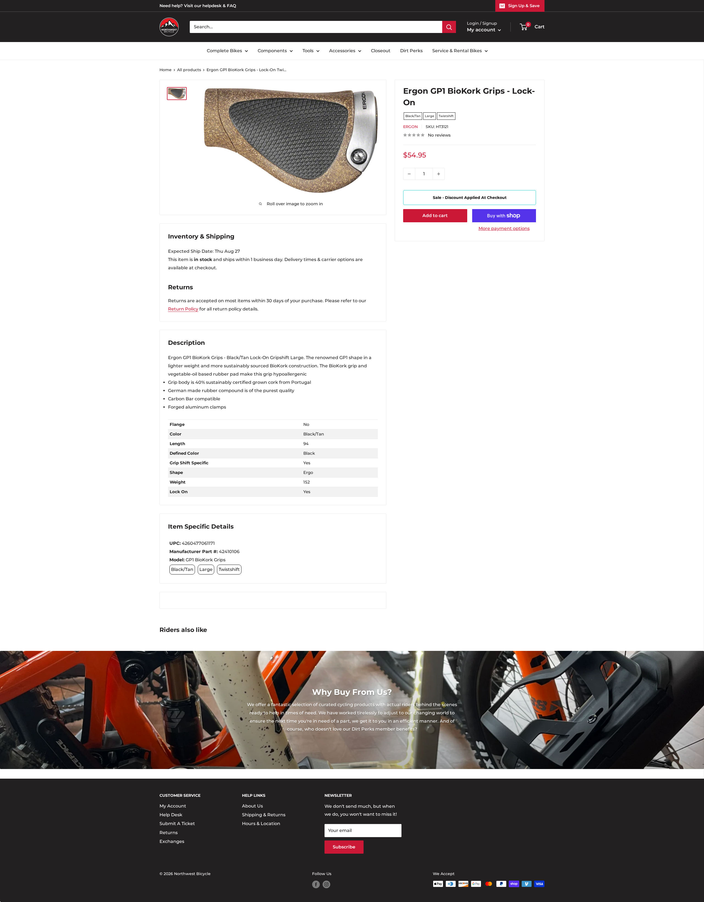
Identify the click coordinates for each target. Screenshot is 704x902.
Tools (308, 50)
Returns (169, 832)
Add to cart (435, 215)
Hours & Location (261, 823)
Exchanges (172, 841)
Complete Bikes (224, 50)
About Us (252, 806)
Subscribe (344, 847)
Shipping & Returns (263, 814)
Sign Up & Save (524, 5)
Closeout (381, 50)
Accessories (342, 50)
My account (482, 29)
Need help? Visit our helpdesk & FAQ (198, 5)
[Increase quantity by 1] (438, 174)
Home (166, 69)
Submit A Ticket (177, 823)
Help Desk (171, 814)
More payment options (504, 228)
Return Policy (183, 309)
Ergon (410, 126)
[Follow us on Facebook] (316, 884)
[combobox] (316, 27)
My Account (173, 806)
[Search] (449, 27)
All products (189, 69)
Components (272, 50)
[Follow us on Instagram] (326, 884)
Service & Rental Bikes (457, 50)
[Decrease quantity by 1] (409, 174)
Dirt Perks (411, 50)
